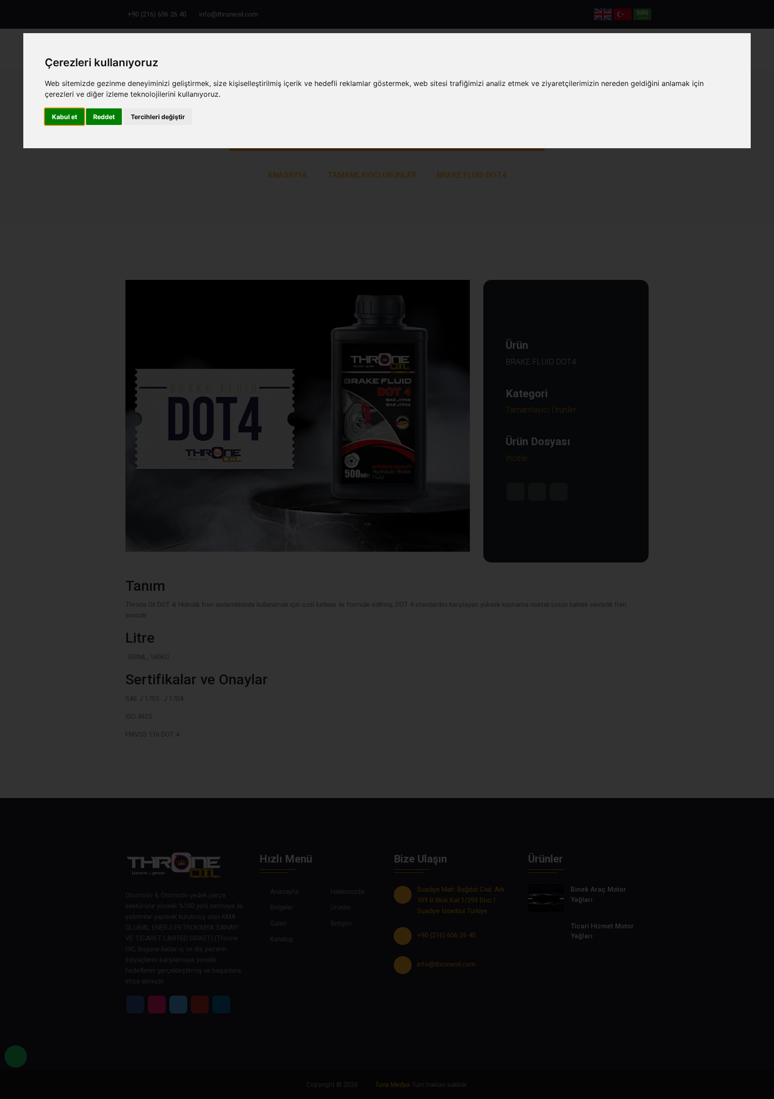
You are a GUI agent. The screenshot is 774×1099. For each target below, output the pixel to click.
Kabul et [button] (64, 116)
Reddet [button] (104, 116)
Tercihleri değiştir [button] (158, 116)
